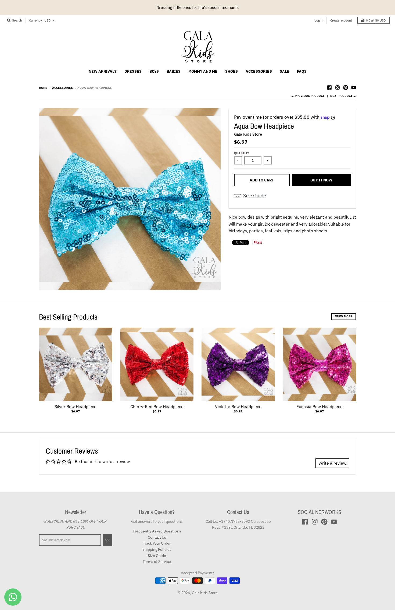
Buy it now (321, 180)
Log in (319, 20)
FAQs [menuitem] (302, 71)
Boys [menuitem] (154, 71)
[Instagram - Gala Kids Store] (337, 87)
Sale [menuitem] (284, 71)
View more (343, 316)
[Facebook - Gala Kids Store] (329, 87)
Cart (376, 20)
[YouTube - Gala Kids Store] (353, 87)
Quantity (241, 153)
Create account (341, 20)
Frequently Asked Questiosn (157, 531)
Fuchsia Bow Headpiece (319, 406)
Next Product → (343, 96)
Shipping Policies (156, 549)
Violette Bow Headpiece (238, 406)
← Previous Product (307, 96)
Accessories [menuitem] (259, 71)
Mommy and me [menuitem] (202, 71)
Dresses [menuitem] (133, 71)
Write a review (332, 463)
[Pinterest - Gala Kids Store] (345, 87)
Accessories (62, 88)
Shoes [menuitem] (231, 71)
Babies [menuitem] (174, 71)
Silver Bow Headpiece (75, 406)
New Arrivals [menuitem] (103, 71)
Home (43, 88)
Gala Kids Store (248, 134)
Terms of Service (157, 561)
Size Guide (254, 195)
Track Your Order (157, 543)
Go (107, 540)
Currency (35, 20)
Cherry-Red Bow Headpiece (157, 406)
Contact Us (157, 537)
